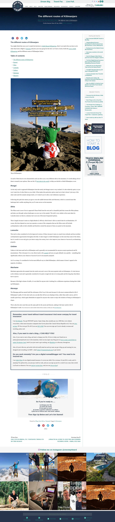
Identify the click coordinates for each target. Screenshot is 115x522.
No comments (68, 23)
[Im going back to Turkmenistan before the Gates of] (72, 467)
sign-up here (53, 365)
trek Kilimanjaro (57, 307)
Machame (16, 73)
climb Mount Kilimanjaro (49, 46)
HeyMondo (19, 321)
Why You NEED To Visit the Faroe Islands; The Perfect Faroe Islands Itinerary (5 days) (94, 85)
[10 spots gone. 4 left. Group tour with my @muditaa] (100, 467)
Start (26, 6)
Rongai (15, 62)
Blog (35, 6)
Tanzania (28, 48)
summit (46, 253)
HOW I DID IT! (93, 5)
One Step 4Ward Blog (48, 20)
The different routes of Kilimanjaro (23, 59)
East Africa (42, 421)
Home (39, 20)
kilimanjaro (58, 421)
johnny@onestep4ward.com (45, 350)
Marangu (15, 75)
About (31, 6)
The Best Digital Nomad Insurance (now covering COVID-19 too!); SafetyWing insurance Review (94, 62)
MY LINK (40, 326)
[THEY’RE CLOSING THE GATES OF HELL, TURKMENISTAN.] (100, 495)
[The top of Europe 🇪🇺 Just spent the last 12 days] (14, 467)
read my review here (37, 365)
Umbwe (15, 70)
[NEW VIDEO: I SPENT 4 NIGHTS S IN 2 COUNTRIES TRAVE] (43, 467)
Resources (57, 6)
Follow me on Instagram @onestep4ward (58, 450)
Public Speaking (48, 6)
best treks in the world (43, 181)
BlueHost (52, 342)
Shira (14, 65)
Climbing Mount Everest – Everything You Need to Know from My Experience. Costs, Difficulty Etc (94, 44)
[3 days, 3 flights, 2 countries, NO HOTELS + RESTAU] (43, 495)
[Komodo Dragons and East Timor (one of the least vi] (14, 495)
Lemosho (16, 67)
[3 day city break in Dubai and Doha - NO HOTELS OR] (72, 495)
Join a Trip (40, 6)
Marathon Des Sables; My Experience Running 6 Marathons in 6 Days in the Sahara (94, 79)
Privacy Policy (89, 519)
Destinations (64, 6)
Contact (71, 6)
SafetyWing (19, 360)
